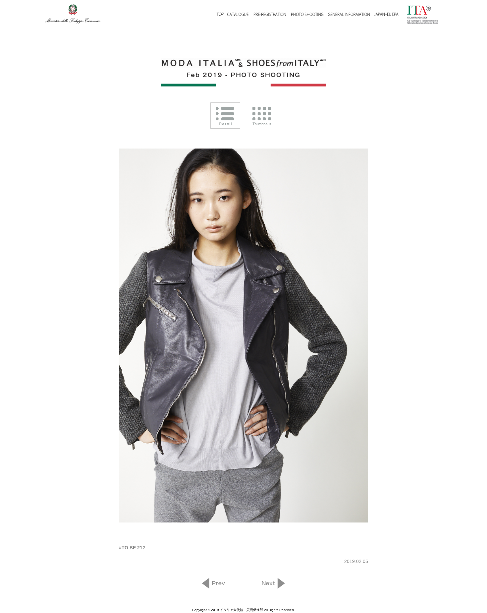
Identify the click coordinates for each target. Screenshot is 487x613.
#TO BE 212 (132, 547)
